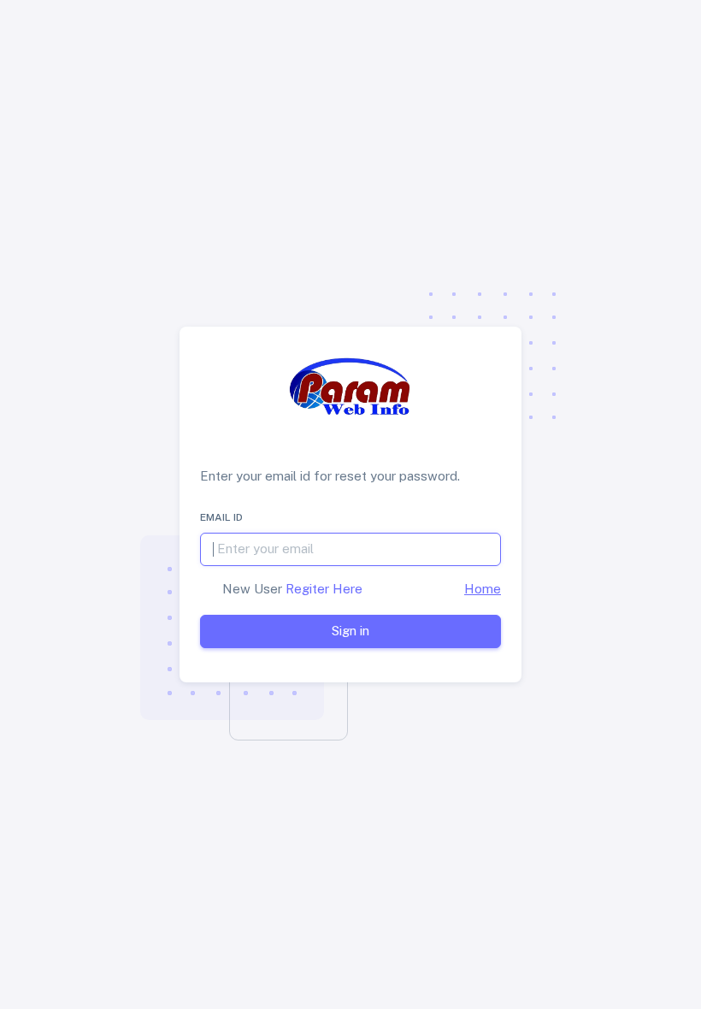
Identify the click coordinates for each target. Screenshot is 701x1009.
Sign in (350, 630)
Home (482, 588)
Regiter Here (322, 588)
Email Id (221, 517)
